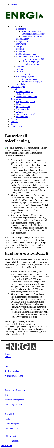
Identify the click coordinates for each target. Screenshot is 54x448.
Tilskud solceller (12, 419)
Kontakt (8, 354)
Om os (8, 356)
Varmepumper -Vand (14, 376)
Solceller (9, 366)
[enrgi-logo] (26, 21)
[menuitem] (30, 55)
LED (7, 395)
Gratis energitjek (12, 423)
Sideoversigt (10, 436)
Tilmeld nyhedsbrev (13, 404)
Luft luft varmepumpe (14, 400)
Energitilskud (11, 414)
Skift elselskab (11, 428)
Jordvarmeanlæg (12, 371)
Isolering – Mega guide (15, 390)
